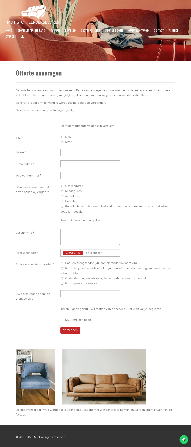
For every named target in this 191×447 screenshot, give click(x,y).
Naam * (21, 152)
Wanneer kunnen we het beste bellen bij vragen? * (32, 190)
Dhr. (68, 136)
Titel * (19, 138)
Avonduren (72, 196)
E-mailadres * (25, 164)
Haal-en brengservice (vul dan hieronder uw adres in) (101, 263)
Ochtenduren (74, 186)
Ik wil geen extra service (81, 283)
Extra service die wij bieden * (35, 264)
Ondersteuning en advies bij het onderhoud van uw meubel (105, 278)
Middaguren (73, 191)
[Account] (22, 36)
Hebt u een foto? (27, 253)
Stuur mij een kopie (78, 320)
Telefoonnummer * (28, 175)
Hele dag (71, 201)
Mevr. (68, 142)
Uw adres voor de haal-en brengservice (33, 296)
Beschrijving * (25, 232)
